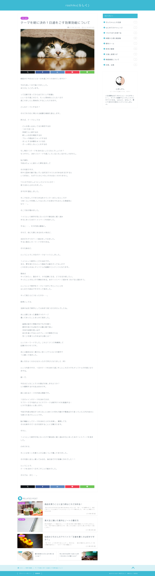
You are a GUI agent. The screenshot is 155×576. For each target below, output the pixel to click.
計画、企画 (121, 65)
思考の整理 (24, 18)
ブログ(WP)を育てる (121, 33)
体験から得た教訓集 (121, 38)
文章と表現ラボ (121, 54)
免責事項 (37, 573)
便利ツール (121, 43)
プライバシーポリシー (25, 573)
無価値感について (121, 59)
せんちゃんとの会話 (121, 22)
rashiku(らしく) (77, 5)
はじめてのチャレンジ (121, 28)
